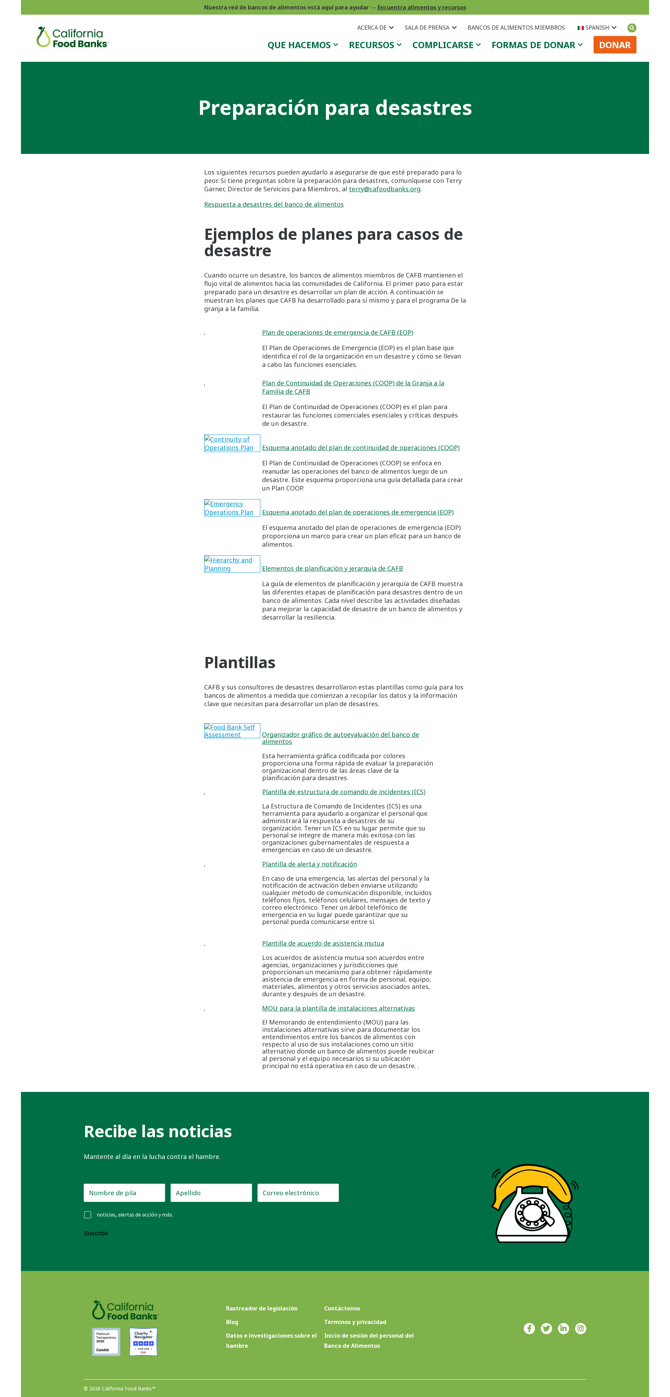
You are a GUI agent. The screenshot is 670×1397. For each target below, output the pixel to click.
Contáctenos (342, 1308)
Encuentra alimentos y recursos (422, 7)
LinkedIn (563, 1328)
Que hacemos (299, 45)
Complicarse (443, 45)
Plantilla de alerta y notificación (309, 864)
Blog (232, 1322)
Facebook (529, 1328)
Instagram (580, 1328)
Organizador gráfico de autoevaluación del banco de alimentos (340, 738)
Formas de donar (533, 45)
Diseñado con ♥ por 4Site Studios (547, 1388)
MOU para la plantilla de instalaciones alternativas (338, 1008)
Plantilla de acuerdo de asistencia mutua (323, 943)
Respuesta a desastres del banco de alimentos (274, 204)
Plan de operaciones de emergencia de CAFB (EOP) (337, 332)
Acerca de (372, 27)
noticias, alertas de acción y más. (135, 1214)
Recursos (371, 45)
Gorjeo (546, 1328)
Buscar (631, 27)
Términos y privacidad (355, 1322)
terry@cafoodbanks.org (384, 189)
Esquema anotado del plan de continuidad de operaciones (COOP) (361, 447)
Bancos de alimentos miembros (516, 27)
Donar (615, 45)
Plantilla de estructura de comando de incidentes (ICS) (343, 792)
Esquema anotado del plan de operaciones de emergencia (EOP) (358, 512)
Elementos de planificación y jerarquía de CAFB (332, 568)
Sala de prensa (427, 27)
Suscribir (96, 1233)
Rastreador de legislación (262, 1308)
